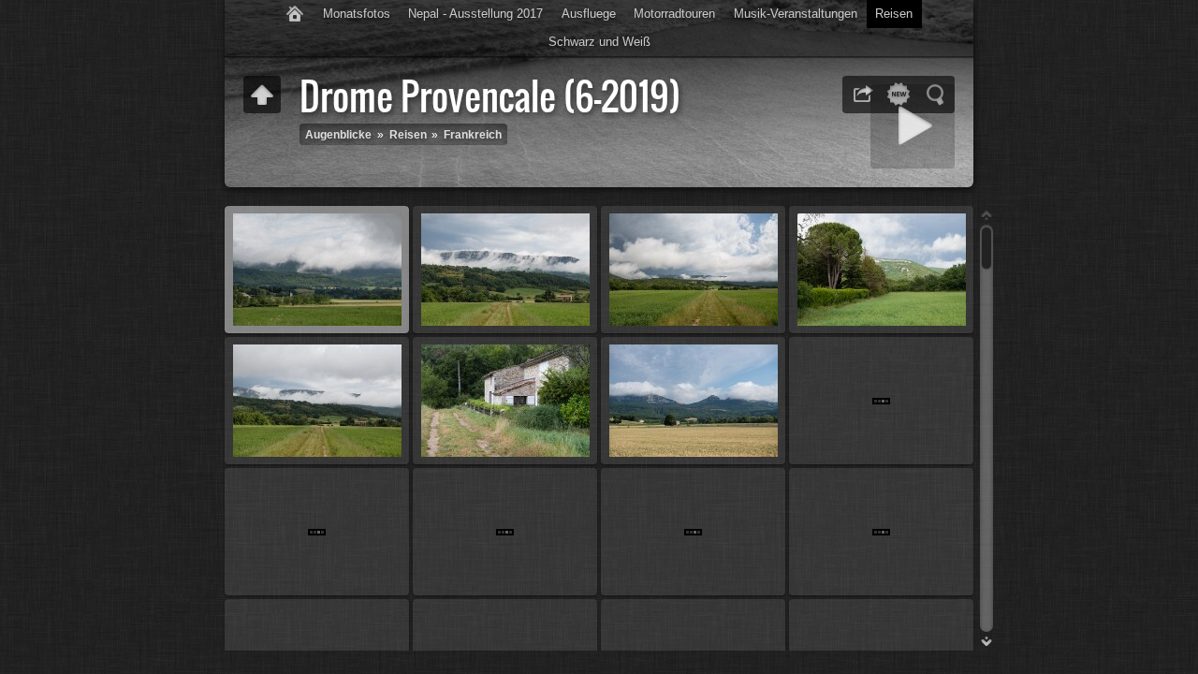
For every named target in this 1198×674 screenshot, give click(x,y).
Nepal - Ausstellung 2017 (475, 14)
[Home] (295, 14)
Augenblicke (338, 134)
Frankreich (473, 134)
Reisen (894, 14)
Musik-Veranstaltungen (795, 14)
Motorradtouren (674, 14)
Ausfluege (589, 14)
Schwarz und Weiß (599, 42)
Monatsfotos (356, 14)
